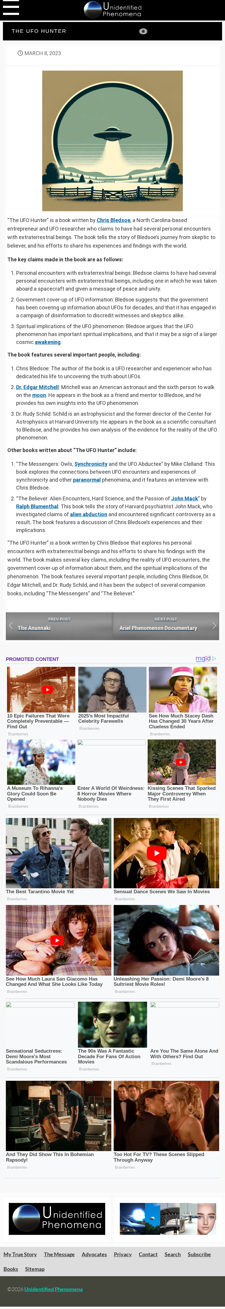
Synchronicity (91, 464)
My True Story (20, 1254)
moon (39, 395)
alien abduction (88, 514)
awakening (48, 342)
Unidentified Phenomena (53, 1289)
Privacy (123, 1254)
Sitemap (35, 1269)
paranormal (87, 480)
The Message (59, 1254)
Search (173, 1254)
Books (11, 1269)
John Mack (184, 498)
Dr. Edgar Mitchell (37, 387)
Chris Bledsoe (113, 220)
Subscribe (199, 1254)
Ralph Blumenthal (37, 506)
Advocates (94, 1254)
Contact (148, 1254)
